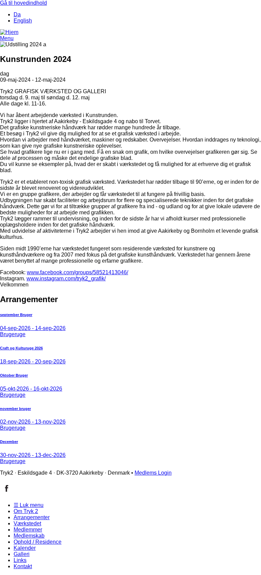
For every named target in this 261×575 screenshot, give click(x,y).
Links (20, 560)
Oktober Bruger (14, 375)
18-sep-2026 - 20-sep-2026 (33, 361)
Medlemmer (28, 529)
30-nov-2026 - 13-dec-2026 (33, 455)
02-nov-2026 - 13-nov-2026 (33, 422)
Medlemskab (29, 536)
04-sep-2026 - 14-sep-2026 (33, 328)
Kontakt (23, 566)
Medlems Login (153, 473)
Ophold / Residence (38, 542)
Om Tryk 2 (26, 511)
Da (17, 14)
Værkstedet (27, 523)
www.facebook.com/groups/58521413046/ (77, 272)
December (9, 442)
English (23, 20)
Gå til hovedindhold (23, 3)
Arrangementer (32, 517)
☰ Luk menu (29, 505)
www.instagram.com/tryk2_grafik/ (66, 278)
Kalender (25, 548)
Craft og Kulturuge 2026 (21, 348)
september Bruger (16, 315)
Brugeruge (12, 334)
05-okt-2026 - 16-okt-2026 (31, 389)
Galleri (22, 554)
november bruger (15, 409)
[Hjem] (9, 32)
